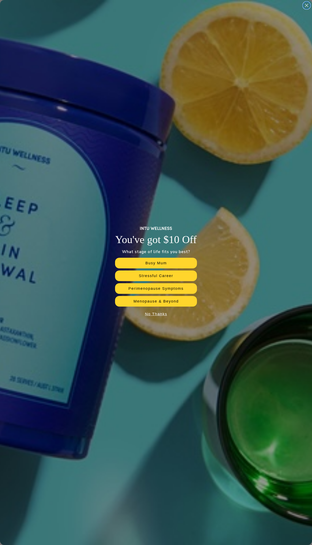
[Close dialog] (306, 5)
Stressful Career (156, 276)
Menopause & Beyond (156, 301)
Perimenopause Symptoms (156, 288)
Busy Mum (156, 263)
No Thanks (156, 314)
